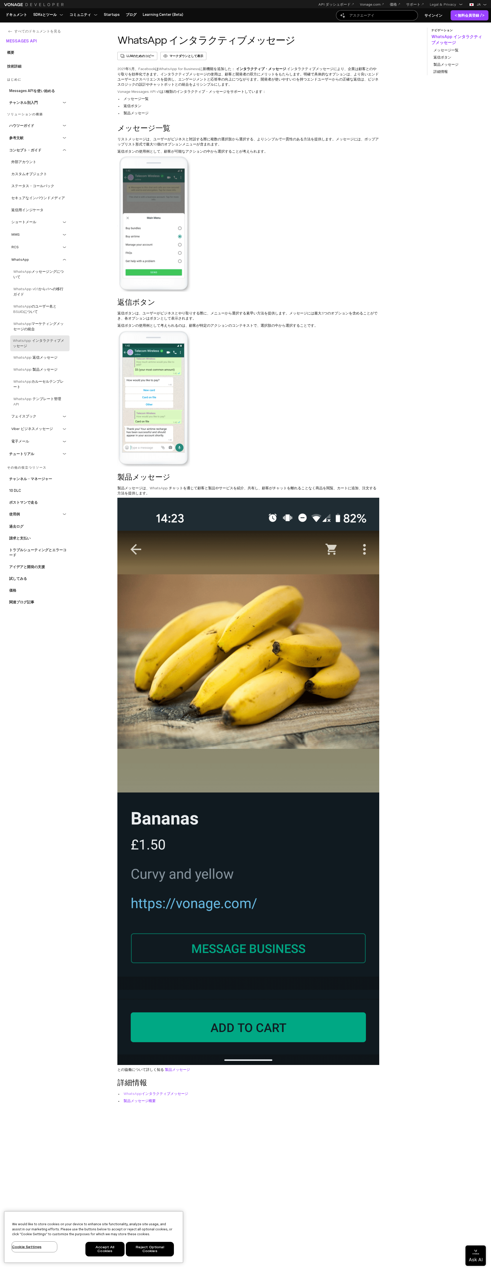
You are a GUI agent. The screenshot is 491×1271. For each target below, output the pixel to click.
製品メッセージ (177, 1070)
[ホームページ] (34, 5)
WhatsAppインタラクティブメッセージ (156, 1094)
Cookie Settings (26, 1247)
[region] (93, 1237)
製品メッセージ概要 (140, 1101)
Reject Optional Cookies (150, 1249)
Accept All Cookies (104, 1249)
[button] (446, 4)
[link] (16, 14)
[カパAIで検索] (377, 15)
